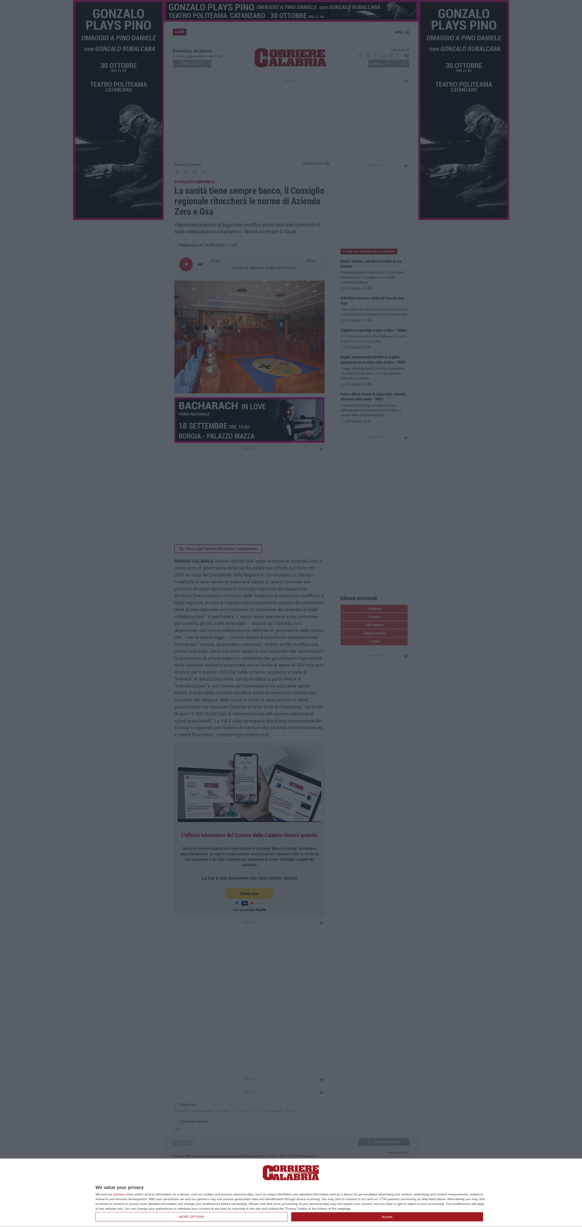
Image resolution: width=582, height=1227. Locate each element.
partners (119, 1194)
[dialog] (291, 1193)
